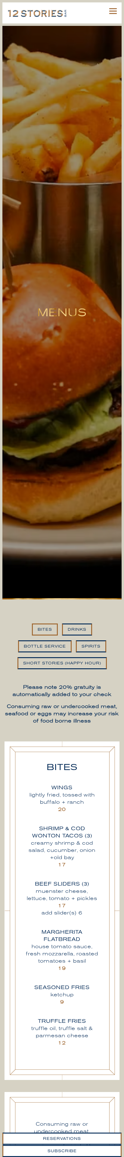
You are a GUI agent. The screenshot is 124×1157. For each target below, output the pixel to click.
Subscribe (62, 1151)
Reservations (62, 1139)
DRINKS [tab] (77, 635)
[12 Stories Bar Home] (37, 13)
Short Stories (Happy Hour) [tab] (62, 668)
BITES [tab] (45, 635)
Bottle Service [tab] (45, 651)
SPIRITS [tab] (91, 651)
